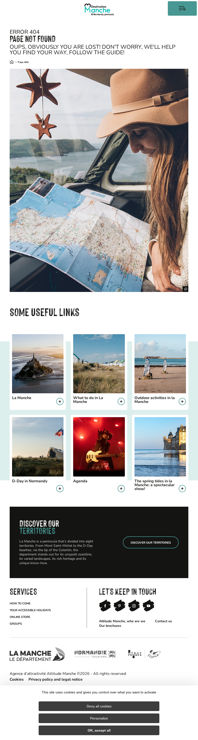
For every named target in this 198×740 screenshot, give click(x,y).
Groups (16, 623)
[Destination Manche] (99, 10)
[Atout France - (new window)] (144, 654)
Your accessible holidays (30, 610)
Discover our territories (151, 542)
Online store (20, 617)
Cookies (17, 679)
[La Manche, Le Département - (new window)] (37, 654)
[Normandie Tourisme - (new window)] (95, 654)
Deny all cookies (99, 706)
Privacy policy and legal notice (55, 679)
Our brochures (110, 625)
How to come (20, 603)
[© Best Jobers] (99, 180)
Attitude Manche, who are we (122, 621)
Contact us (163, 621)
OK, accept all (99, 730)
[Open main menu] (182, 8)
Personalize (99, 718)
